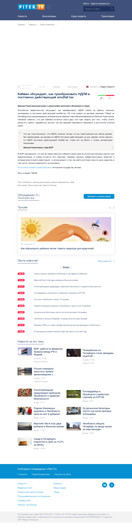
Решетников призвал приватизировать (35, 167)
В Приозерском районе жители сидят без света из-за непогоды (60, 331)
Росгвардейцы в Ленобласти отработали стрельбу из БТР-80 (59, 293)
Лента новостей (35, 185)
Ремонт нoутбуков (27, 505)
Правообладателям (41, 474)
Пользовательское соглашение (34, 496)
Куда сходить (78, 16)
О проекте (22, 474)
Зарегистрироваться (100, 3)
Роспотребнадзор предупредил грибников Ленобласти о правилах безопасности (67, 286)
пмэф (72, 182)
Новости (22, 16)
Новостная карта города (30, 492)
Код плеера (73, 87)
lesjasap (56, 87)
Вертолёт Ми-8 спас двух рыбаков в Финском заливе (56, 280)
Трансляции (107, 16)
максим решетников (41, 182)
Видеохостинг (25, 488)
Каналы (58, 483)
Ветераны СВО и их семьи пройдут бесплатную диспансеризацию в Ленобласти (67, 325)
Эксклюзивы (49, 16)
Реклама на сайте (62, 474)
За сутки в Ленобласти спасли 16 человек (51, 299)
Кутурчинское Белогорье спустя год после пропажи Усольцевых (60, 312)
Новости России (49, 185)
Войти (86, 3)
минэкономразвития (60, 182)
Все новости (104, 261)
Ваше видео (60, 488)
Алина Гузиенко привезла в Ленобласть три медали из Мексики (60, 274)
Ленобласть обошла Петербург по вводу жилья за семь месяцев (60, 318)
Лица (56, 492)
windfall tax (27, 182)
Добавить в (102, 87)
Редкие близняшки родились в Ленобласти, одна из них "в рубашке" (62, 306)
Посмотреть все (26, 198)
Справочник (24, 500)
